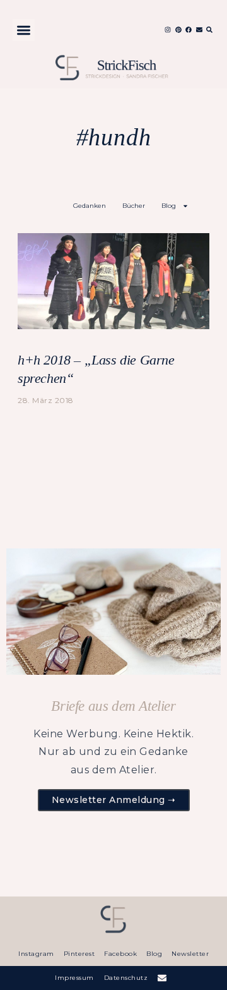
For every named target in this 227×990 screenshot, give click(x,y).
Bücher (133, 206)
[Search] (209, 30)
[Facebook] (188, 30)
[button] (24, 30)
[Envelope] (199, 30)
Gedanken (89, 206)
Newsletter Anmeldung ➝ (114, 800)
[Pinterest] (178, 30)
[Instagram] (168, 30)
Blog (168, 206)
